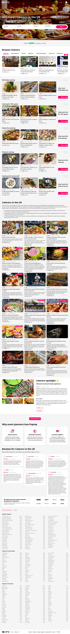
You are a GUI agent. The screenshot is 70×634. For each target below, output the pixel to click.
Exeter (49, 608)
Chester (49, 585)
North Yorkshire (28, 565)
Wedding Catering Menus (7, 518)
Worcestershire (5, 577)
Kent (3, 570)
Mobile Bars (4, 541)
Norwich (49, 605)
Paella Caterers (51, 517)
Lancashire (27, 570)
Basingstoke (4, 606)
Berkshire (4, 560)
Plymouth (50, 613)
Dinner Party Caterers (29, 520)
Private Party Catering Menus (7, 520)
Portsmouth (4, 622)
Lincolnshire (27, 561)
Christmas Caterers (5, 516)
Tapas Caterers (28, 518)
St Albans (4, 596)
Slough (3, 598)
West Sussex (4, 567)
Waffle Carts (50, 544)
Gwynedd (27, 581)
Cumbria (49, 554)
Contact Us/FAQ (48, 632)
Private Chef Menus (28, 528)
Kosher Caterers (5, 548)
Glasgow (49, 616)
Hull (49, 606)
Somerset (27, 571)
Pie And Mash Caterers (52, 523)
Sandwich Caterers (28, 517)
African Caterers (5, 537)
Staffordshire (4, 579)
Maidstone (4, 621)
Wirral (49, 595)
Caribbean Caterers (28, 527)
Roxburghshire (51, 562)
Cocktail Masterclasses (29, 538)
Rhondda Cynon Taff (29, 575)
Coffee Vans (27, 547)
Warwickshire (4, 571)
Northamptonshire (5, 557)
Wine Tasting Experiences (30, 524)
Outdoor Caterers (5, 524)
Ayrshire (49, 570)
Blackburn (50, 596)
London (3, 562)
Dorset (26, 574)
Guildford (4, 611)
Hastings (26, 598)
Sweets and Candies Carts (53, 521)
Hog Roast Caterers (28, 540)
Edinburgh (50, 615)
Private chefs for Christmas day (31, 530)
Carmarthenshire (51, 555)
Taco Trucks (27, 545)
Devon (26, 579)
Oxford (3, 589)
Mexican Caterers (28, 544)
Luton (3, 599)
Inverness (50, 621)
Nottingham (4, 575)
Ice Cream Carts (51, 518)
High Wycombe (5, 587)
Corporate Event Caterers (6, 517)
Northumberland (51, 560)
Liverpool (26, 567)
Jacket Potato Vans (5, 531)
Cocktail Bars (4, 540)
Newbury (3, 601)
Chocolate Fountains (52, 535)
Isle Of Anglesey (51, 553)
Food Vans (27, 531)
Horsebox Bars (4, 547)
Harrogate (50, 592)
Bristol (26, 555)
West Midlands (5, 574)
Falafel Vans (50, 537)
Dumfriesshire (50, 564)
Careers (53, 632)
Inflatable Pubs (5, 545)
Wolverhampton (28, 601)
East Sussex (4, 572)
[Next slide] (67, 55)
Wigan (49, 588)
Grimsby (49, 602)
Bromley (3, 612)
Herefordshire (27, 558)
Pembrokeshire (51, 561)
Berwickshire (50, 578)
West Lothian (50, 568)
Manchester (27, 557)
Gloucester (27, 609)
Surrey (3, 558)
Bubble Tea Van (28, 548)
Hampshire (4, 565)
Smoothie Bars (50, 545)
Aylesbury (4, 585)
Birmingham (27, 592)
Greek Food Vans (51, 530)
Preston (49, 598)
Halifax (49, 587)
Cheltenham (27, 599)
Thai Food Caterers (28, 541)
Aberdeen (50, 619)
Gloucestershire (5, 581)
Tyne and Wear (51, 557)
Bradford (49, 591)
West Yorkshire (28, 564)
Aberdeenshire (51, 581)
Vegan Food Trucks (5, 533)
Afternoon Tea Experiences (30, 533)
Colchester (27, 588)
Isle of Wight (27, 560)
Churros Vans (50, 528)
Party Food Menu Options (6, 527)
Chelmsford (4, 616)
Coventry (26, 591)
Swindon (3, 605)
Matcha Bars (50, 547)
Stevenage (4, 604)
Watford (3, 595)
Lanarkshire (50, 565)
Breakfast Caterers (5, 523)
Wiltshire (26, 553)
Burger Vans (27, 535)
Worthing (27, 587)
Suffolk (3, 568)
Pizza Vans (27, 534)
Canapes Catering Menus (52, 516)
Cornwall (49, 567)
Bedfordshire (4, 555)
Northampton (4, 594)
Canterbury (27, 604)
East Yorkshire (27, 577)
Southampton (27, 585)
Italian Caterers (28, 537)
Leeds (49, 589)
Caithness (50, 575)
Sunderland (50, 611)
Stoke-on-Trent (27, 611)
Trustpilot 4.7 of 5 (15, 631)
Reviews (34, 632)
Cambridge (4, 615)
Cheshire (26, 562)
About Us (30, 632)
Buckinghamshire (5, 553)
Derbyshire (4, 578)
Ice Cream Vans (51, 520)
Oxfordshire (4, 554)
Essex (3, 564)
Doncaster (27, 621)
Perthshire (50, 574)
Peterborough (27, 606)
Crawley (3, 618)
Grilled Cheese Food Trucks (7, 534)
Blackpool (50, 604)
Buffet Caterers (28, 516)
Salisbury (27, 613)
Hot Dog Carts (50, 533)
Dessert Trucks (51, 527)
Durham (49, 609)
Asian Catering (4, 535)
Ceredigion (50, 558)
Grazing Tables (28, 521)
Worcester (27, 605)
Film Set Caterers (5, 521)
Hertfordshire (4, 561)
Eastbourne (27, 594)
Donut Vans (50, 526)
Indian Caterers (28, 523)
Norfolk (26, 578)
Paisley (49, 618)
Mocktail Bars (4, 544)
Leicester (26, 595)
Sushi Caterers (28, 543)
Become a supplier (40, 632)
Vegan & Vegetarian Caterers (7, 528)
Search (61, 2)
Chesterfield (27, 608)
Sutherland (50, 571)
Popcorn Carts (50, 538)
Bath (26, 616)
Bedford (3, 592)
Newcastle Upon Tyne (52, 612)
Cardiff (26, 572)
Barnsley (26, 619)
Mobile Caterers (5, 526)
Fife (48, 572)
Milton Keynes (4, 588)
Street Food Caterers (6, 530)
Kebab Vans (50, 541)
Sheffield (26, 612)
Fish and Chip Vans (51, 524)
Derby (26, 596)
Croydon (3, 609)
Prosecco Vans (4, 543)
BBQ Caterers (27, 526)
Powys (26, 568)
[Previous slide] (65, 55)
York (49, 599)
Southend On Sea (5, 619)
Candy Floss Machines (52, 534)
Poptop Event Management (7, 510)
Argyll (49, 579)
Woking (3, 608)
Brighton (26, 589)
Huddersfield (27, 622)
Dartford (3, 613)
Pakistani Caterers (51, 543)
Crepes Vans (50, 531)
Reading (3, 591)
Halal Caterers (4, 538)
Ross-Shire (50, 577)
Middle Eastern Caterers (52, 540)
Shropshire (27, 554)
